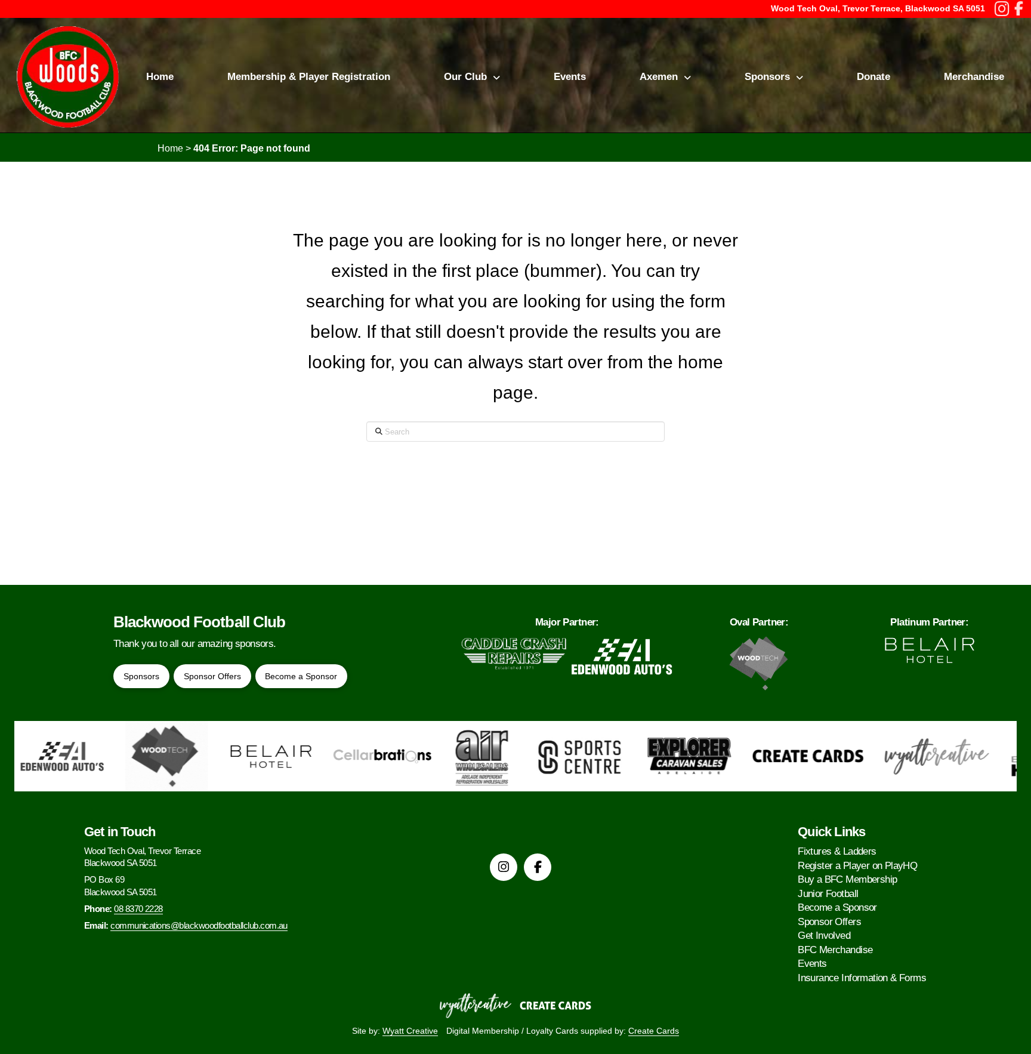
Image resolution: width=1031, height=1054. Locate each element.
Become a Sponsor (837, 907)
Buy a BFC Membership (847, 879)
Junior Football (828, 893)
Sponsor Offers (829, 921)
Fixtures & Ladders (837, 851)
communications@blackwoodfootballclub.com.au (199, 925)
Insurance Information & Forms (862, 978)
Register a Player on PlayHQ (857, 865)
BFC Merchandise (835, 950)
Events (812, 963)
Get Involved (824, 935)
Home (170, 148)
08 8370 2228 (138, 909)
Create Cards (653, 1030)
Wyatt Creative (410, 1030)
